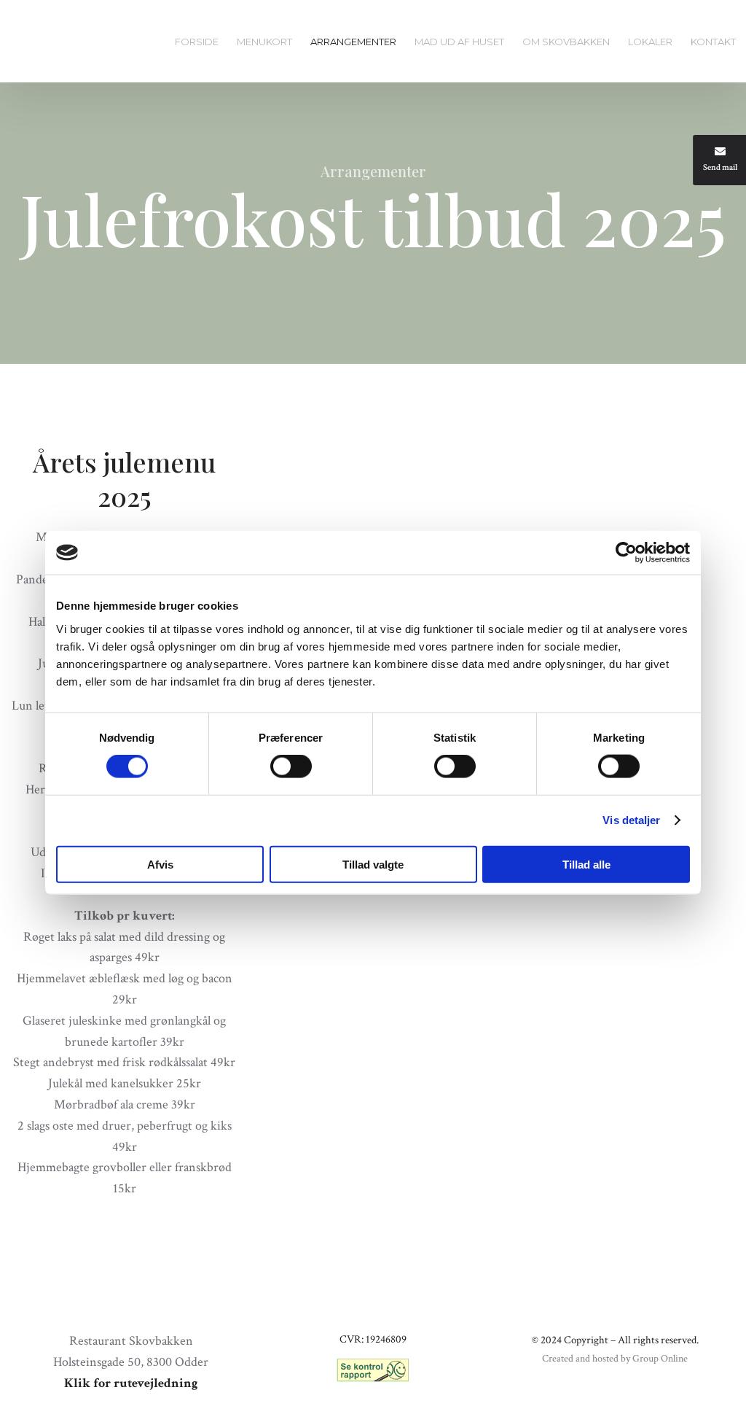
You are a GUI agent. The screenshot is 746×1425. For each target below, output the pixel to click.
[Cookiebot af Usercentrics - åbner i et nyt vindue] (626, 553)
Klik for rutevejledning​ (131, 1383)
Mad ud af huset (459, 41)
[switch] (291, 766)
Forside (197, 41)
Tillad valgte (373, 864)
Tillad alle (586, 864)
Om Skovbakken (566, 41)
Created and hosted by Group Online (615, 1358)
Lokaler (650, 41)
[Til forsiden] (55, 42)
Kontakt (713, 41)
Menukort (264, 41)
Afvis (160, 864)
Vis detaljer (631, 820)
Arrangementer (353, 41)
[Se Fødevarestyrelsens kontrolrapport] (373, 1370)
